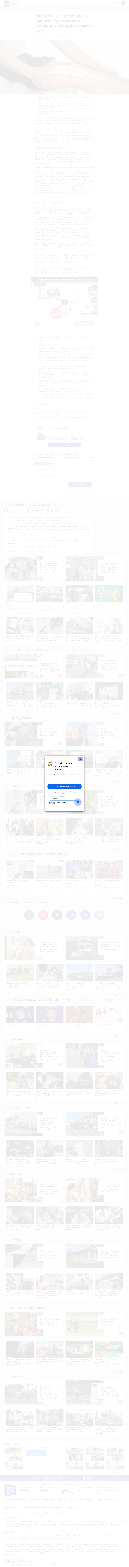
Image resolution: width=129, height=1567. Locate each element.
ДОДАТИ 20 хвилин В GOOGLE (64, 786)
